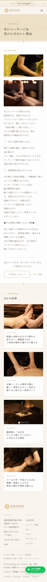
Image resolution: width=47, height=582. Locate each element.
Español (26, 576)
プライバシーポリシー (32, 558)
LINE (6, 544)
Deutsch (7, 576)
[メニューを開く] (41, 10)
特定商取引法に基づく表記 (13, 558)
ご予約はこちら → (17, 274)
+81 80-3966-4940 (11, 539)
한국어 (22, 571)
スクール (20, 555)
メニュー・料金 (32, 524)
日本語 (15, 571)
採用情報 (28, 555)
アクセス (29, 543)
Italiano (35, 576)
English (7, 571)
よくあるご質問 (9, 555)
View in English (25, 3)
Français (17, 576)
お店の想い (30, 520)
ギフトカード (31, 538)
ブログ (28, 534)
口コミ (28, 529)
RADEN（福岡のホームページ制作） (19, 567)
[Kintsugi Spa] (12, 10)
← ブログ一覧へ (36, 274)
